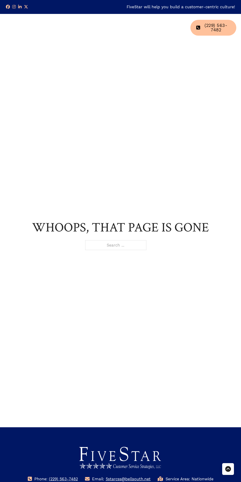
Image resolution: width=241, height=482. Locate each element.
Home (71, 24)
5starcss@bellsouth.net (128, 479)
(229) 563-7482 (216, 28)
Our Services (120, 28)
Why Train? (91, 28)
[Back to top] (228, 469)
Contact (175, 24)
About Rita (147, 28)
